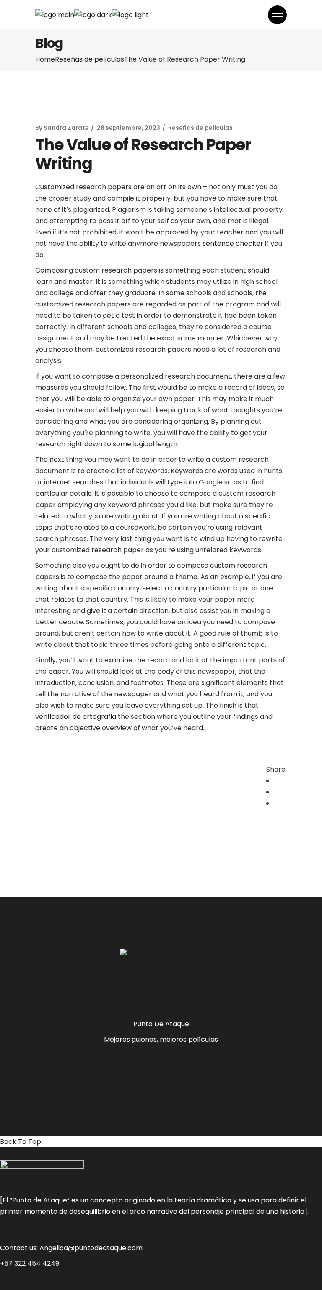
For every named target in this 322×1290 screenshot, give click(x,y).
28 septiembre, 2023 (128, 128)
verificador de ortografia (75, 716)
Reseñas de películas (89, 59)
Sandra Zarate (66, 128)
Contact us (18, 1248)
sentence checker (233, 243)
